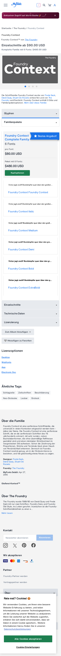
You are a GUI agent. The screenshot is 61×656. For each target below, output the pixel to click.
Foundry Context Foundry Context (28, 192)
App (3, 367)
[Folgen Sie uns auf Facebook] (34, 545)
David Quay (7, 97)
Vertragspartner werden (15, 582)
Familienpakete (13, 122)
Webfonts (6, 362)
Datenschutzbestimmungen (17, 629)
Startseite (6, 28)
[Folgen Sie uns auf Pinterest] (25, 545)
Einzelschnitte (12, 305)
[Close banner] (55, 15)
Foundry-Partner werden (15, 576)
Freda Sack (50, 95)
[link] (49, 5)
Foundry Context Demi (21, 249)
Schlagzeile (9, 392)
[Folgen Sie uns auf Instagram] (6, 545)
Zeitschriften (24, 392)
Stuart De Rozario (21, 97)
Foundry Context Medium (23, 230)
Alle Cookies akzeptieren (28, 638)
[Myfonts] (16, 6)
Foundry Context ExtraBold (24, 287)
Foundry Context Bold (21, 268)
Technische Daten (14, 313)
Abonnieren (45, 537)
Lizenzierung (11, 322)
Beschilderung (42, 392)
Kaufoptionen (17, 172)
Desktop (6, 357)
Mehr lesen (7, 513)
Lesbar (24, 398)
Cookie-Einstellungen (28, 647)
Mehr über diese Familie (35, 102)
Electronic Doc (9, 372)
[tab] (25, 86)
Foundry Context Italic (21, 211)
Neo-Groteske (10, 398)
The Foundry (19, 28)
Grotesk (35, 398)
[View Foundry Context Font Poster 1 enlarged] (30, 69)
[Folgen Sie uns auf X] (16, 545)
